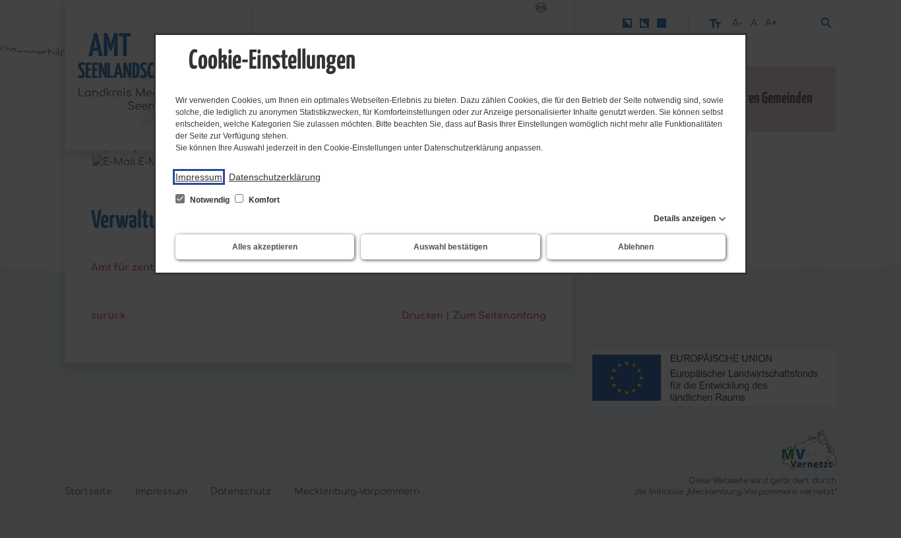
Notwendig (210, 200)
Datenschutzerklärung (275, 177)
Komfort (263, 200)
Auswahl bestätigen (450, 247)
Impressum (198, 177)
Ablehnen (636, 247)
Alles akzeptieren (264, 247)
